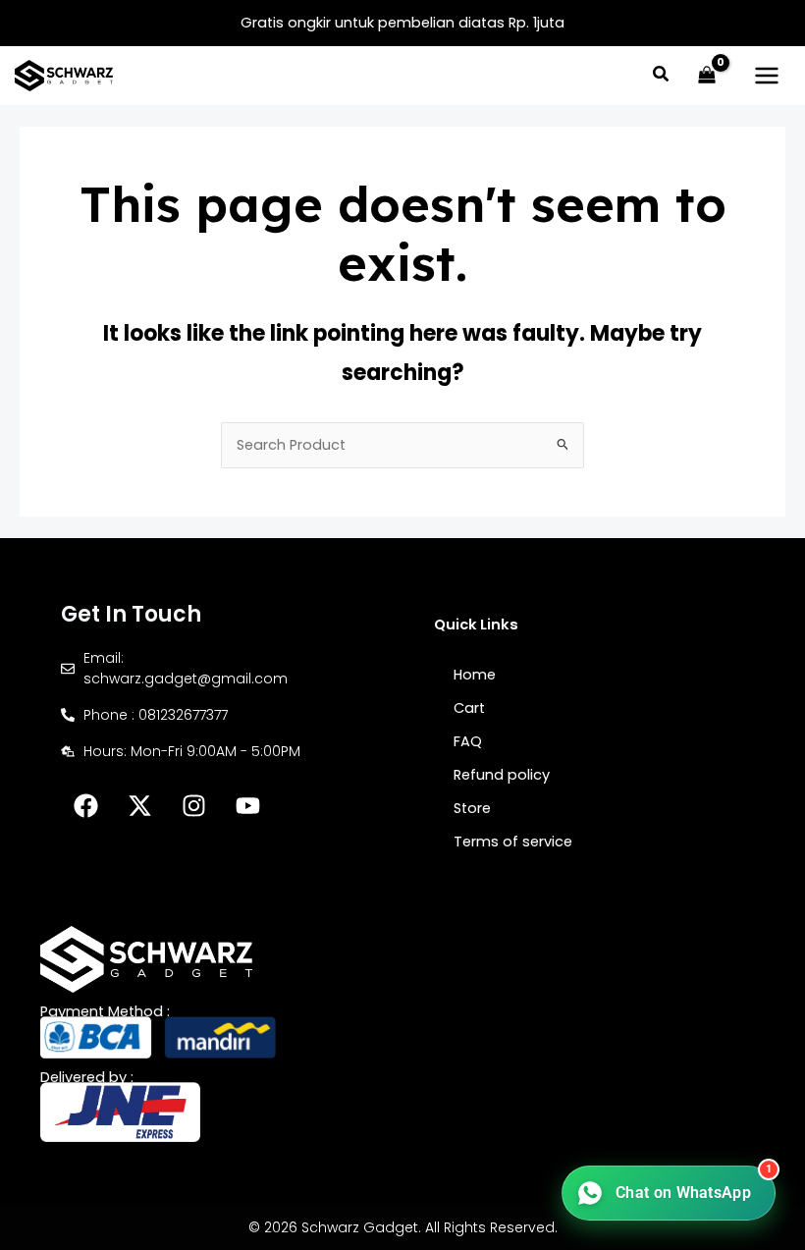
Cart (469, 708)
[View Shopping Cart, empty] (707, 75)
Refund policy (502, 775)
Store (472, 808)
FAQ (468, 741)
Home (475, 674)
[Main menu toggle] (766, 75)
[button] (662, 76)
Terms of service (513, 841)
